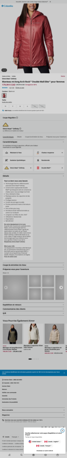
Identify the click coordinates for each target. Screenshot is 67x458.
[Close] (62, 430)
